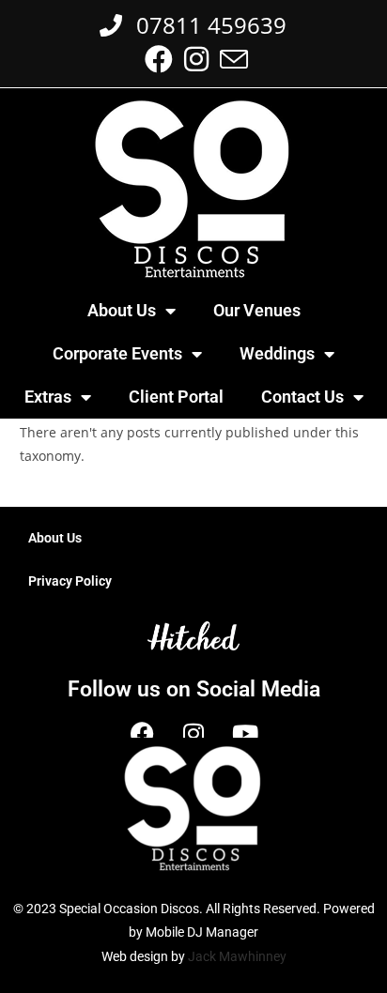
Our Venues (257, 310)
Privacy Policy (70, 580)
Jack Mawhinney (237, 956)
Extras (47, 396)
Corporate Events (117, 353)
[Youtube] (245, 733)
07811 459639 (205, 24)
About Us (121, 310)
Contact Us (302, 396)
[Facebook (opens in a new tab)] (158, 59)
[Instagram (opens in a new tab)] (196, 59)
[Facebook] (141, 733)
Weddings (277, 353)
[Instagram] (193, 733)
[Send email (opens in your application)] (231, 59)
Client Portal (176, 396)
